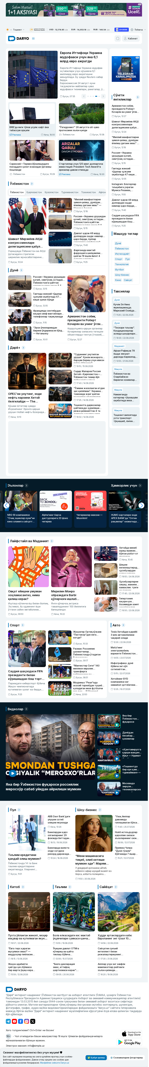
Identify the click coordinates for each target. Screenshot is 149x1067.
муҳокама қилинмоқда (87, 89)
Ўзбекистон (122, 248)
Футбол (119, 269)
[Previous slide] (83, 96)
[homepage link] (18, 38)
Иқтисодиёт (122, 253)
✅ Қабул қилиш (96, 1057)
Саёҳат (128, 280)
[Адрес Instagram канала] (26, 1021)
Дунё (118, 243)
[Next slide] (103, 96)
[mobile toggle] (33, 38)
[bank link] (37, 29)
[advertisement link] (122, 30)
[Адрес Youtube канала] (14, 1021)
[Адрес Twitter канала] (32, 1021)
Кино (118, 280)
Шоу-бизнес (122, 274)
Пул (127, 259)
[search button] (118, 38)
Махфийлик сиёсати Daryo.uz (54, 1062)
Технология (121, 264)
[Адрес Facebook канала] (20, 1021)
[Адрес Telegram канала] (8, 1021)
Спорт (118, 259)
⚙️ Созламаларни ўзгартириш (126, 1057)
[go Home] (16, 989)
